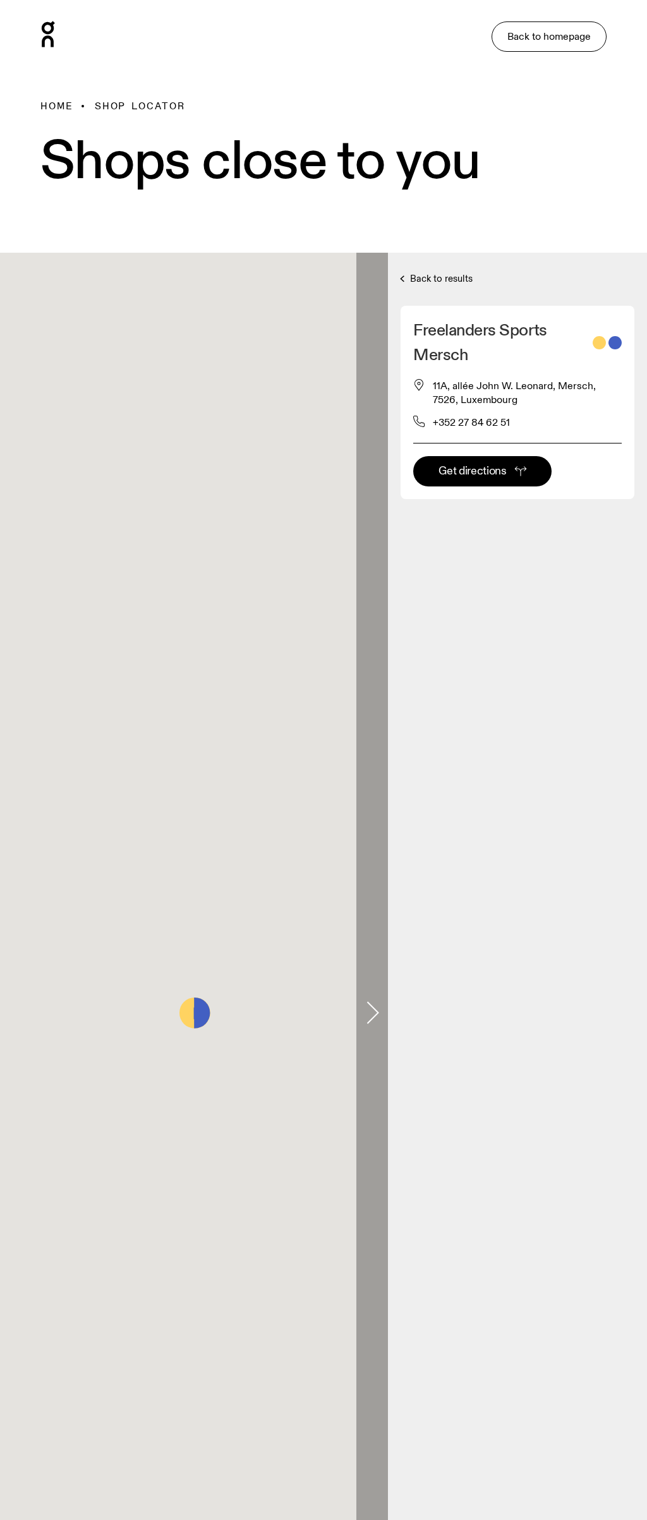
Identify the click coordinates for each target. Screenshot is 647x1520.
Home (56, 106)
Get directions (472, 471)
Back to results (440, 279)
